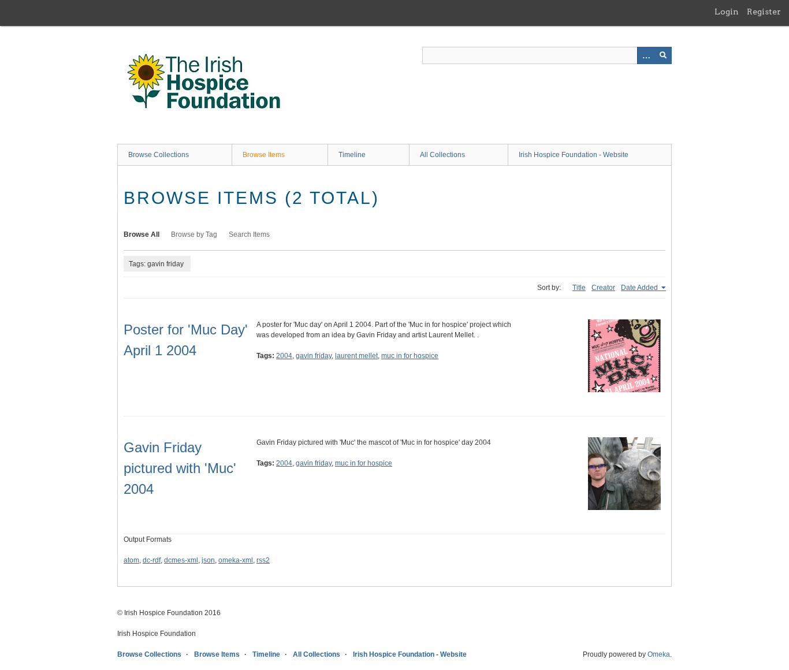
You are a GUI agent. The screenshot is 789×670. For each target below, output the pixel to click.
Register (764, 11)
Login (726, 11)
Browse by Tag (194, 234)
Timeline (352, 155)
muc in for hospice (409, 356)
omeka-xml (235, 560)
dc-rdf (152, 560)
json (208, 560)
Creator (603, 288)
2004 (284, 356)
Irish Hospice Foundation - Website (573, 155)
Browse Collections (158, 155)
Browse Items (264, 155)
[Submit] (663, 55)
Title (579, 288)
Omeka (658, 654)
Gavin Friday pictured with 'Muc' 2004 (180, 468)
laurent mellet (356, 356)
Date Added (640, 288)
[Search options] (645, 55)
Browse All (141, 234)
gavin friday (314, 356)
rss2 (263, 560)
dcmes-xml (181, 560)
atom (131, 560)
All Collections (442, 155)
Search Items (249, 234)
